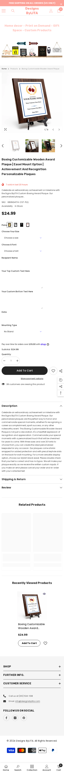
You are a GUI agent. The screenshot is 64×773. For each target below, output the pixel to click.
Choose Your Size (10, 231)
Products (14, 69)
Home (4, 69)
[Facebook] (6, 718)
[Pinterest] (24, 718)
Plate (4, 225)
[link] (16, 557)
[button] (53, 129)
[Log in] (51, 11)
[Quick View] (44, 593)
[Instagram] (15, 718)
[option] (32, 49)
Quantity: (6, 354)
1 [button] (30, 53)
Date (4, 312)
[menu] (4, 11)
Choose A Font (9, 244)
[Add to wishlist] (53, 371)
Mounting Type (9, 325)
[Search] (13, 11)
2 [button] (33, 53)
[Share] (59, 371)
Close (61, 4)
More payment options (32, 378)
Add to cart (25, 370)
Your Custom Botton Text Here (17, 291)
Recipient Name (10, 257)
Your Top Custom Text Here (16, 271)
